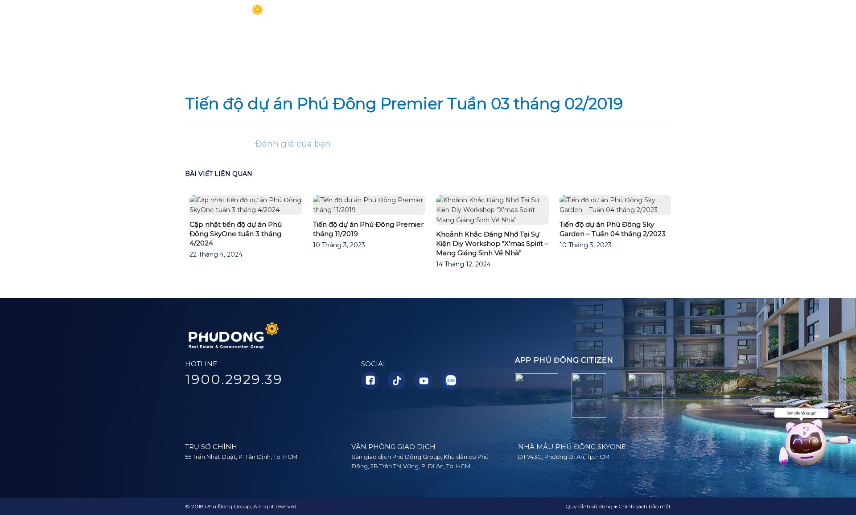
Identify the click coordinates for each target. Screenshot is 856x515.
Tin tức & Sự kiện (532, 15)
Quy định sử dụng (589, 506)
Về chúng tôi (354, 15)
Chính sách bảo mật (644, 506)
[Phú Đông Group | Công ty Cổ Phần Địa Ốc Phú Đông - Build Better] (225, 16)
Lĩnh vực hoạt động (421, 15)
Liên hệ (641, 15)
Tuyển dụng (597, 15)
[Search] (667, 15)
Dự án (476, 15)
